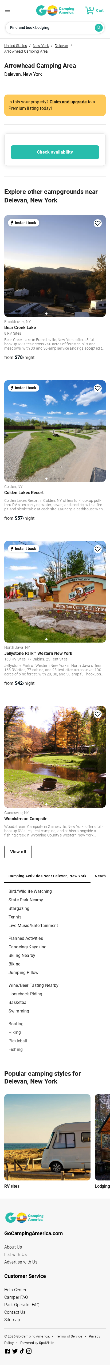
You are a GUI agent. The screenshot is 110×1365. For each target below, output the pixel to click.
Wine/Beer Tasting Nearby (34, 985)
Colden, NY (13, 487)
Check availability (55, 152)
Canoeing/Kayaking (28, 946)
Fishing (16, 1049)
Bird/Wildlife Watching (30, 891)
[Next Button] (100, 264)
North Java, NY (17, 648)
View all (18, 851)
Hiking (15, 1032)
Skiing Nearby (22, 955)
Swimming (19, 1011)
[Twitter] (15, 1352)
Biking (15, 964)
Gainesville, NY (16, 813)
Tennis (15, 917)
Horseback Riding (25, 993)
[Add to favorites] (98, 223)
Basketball (19, 1002)
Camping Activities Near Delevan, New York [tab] (47, 876)
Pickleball (18, 1040)
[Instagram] (29, 1352)
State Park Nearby (26, 899)
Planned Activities (26, 938)
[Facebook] (8, 1352)
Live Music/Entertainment (33, 925)
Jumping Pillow (23, 972)
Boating (16, 1023)
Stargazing (19, 908)
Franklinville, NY (17, 322)
